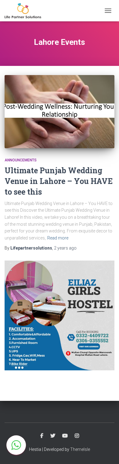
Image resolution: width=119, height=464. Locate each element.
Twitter (52, 436)
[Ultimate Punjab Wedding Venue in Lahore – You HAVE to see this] (59, 111)
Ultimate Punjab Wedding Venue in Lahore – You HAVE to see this (59, 181)
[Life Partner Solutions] (25, 10)
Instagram (77, 436)
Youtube (65, 436)
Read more (57, 238)
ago (65, 248)
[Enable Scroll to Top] (107, 451)
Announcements (21, 160)
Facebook (41, 436)
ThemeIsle (80, 449)
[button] (16, 445)
